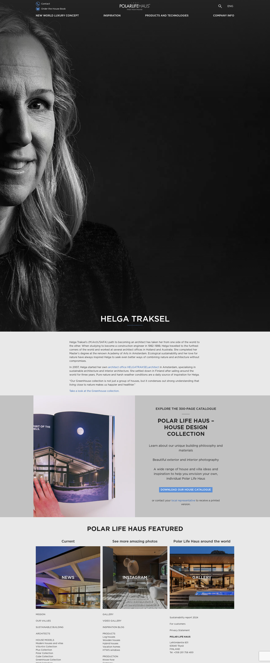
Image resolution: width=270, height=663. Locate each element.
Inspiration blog (113, 627)
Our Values (43, 620)
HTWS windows (111, 650)
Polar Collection (44, 653)
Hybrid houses (110, 643)
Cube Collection (44, 656)
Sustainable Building (49, 627)
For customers (177, 624)
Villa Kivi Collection (46, 646)
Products (109, 633)
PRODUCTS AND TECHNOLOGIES (166, 15)
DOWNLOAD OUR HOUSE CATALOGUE (186, 489)
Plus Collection (44, 650)
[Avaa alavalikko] (80, 16)
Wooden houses (111, 640)
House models (45, 640)
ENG (230, 6)
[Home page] (135, 6)
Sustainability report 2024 (184, 617)
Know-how (109, 659)
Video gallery (112, 620)
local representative (183, 500)
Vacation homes (111, 646)
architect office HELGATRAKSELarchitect (134, 367)
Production (110, 656)
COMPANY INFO (223, 15)
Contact (45, 4)
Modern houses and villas (49, 643)
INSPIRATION (112, 15)
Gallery (108, 614)
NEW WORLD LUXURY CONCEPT (57, 15)
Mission (40, 614)
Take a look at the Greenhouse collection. (94, 390)
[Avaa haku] (220, 6)
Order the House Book (53, 9)
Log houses (109, 637)
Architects (43, 633)
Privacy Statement (180, 630)
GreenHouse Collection (48, 659)
